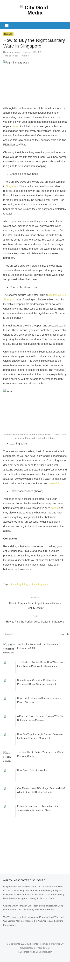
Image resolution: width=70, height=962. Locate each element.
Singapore (12, 186)
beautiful (54, 483)
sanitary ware (41, 584)
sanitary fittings (21, 584)
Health (8, 34)
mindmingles (13, 52)
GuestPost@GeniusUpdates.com (35, 951)
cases (54, 508)
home (15, 126)
